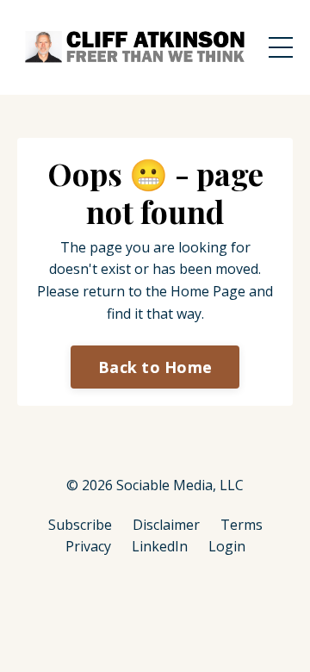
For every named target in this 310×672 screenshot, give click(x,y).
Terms (241, 524)
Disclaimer (166, 524)
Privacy (88, 546)
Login (226, 546)
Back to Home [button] (155, 367)
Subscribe (80, 524)
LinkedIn (160, 546)
